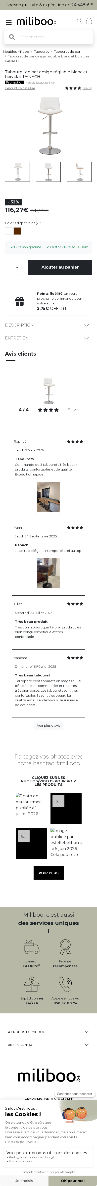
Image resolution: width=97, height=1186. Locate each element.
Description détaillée (20, 88)
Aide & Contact (21, 1045)
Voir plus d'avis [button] (48, 725)
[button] (31, 808)
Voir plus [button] (49, 873)
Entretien (16, 338)
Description (19, 325)
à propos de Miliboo (27, 1032)
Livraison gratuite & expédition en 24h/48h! (48, 4)
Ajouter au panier (60, 267)
